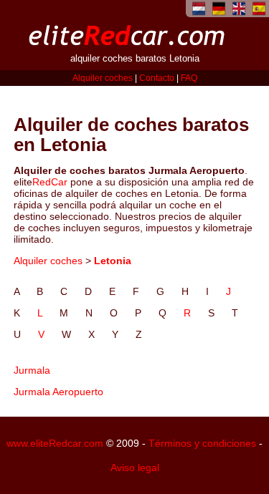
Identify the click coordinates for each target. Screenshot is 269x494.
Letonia (112, 260)
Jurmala (32, 370)
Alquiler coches (102, 78)
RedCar (49, 182)
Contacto (156, 78)
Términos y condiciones (202, 443)
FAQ (189, 78)
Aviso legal (134, 467)
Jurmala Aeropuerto (58, 391)
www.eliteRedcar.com (54, 443)
